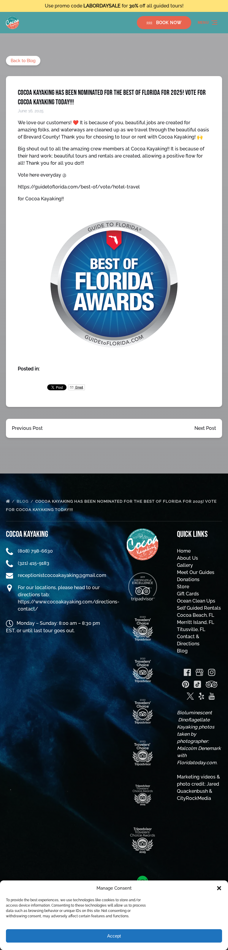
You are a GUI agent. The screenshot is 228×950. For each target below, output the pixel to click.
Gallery (185, 565)
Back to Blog (23, 60)
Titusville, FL (191, 629)
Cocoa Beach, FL (195, 615)
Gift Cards (188, 594)
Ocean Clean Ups (196, 601)
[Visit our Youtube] (212, 696)
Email (79, 387)
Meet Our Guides (195, 572)
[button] (219, 888)
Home (184, 551)
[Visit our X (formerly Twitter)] (190, 696)
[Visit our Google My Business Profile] (199, 672)
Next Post (205, 428)
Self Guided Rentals (199, 608)
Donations (188, 579)
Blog (23, 501)
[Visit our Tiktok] (197, 684)
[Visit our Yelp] (201, 696)
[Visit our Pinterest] (185, 684)
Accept (114, 935)
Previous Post (27, 428)
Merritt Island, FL (195, 622)
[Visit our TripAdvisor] (211, 684)
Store (183, 586)
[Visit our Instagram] (211, 672)
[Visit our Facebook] (187, 672)
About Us (187, 558)
